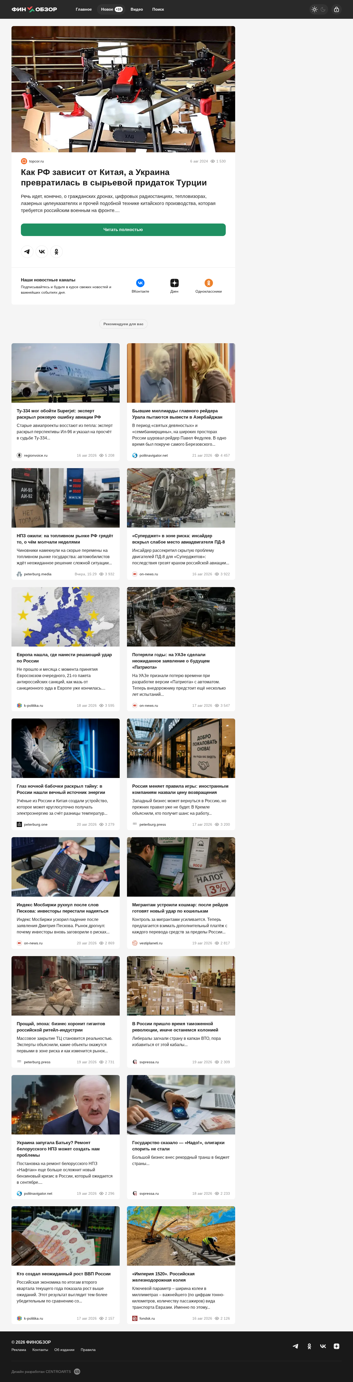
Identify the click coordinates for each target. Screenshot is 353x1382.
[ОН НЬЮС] (135, 574)
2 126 (225, 1318)
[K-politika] (19, 705)
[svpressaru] (135, 1062)
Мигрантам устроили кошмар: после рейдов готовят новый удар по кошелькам (180, 908)
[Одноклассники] (309, 1346)
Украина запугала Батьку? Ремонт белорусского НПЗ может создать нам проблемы (58, 1148)
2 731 (109, 1062)
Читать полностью (123, 229)
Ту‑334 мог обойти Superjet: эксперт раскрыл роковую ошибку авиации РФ (59, 413)
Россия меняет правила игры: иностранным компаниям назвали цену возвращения (180, 789)
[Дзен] (336, 1346)
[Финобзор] (34, 9)
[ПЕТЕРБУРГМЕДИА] (19, 574)
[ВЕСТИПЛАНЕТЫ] (135, 943)
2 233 (225, 1193)
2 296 (109, 1193)
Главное (84, 9)
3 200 (225, 824)
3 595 (109, 705)
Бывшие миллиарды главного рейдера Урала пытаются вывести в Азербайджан (177, 413)
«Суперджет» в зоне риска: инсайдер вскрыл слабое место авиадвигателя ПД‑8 (178, 539)
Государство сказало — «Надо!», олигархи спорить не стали (178, 1145)
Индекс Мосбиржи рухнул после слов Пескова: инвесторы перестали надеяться (62, 908)
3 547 (225, 705)
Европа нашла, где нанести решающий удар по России (64, 657)
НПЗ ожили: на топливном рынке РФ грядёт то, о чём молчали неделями (65, 539)
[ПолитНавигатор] (135, 455)
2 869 (109, 943)
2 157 (109, 1318)
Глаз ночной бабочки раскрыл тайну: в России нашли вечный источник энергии (61, 789)
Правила (88, 1350)
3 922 (225, 574)
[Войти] (336, 9)
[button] (27, 251)
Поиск (158, 9)
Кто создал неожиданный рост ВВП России (64, 1273)
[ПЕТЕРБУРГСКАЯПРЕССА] (135, 824)
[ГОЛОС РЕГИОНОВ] (19, 455)
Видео (137, 9)
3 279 (109, 824)
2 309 (225, 1062)
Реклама (18, 1350)
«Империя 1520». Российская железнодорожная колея (163, 1277)
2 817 (225, 943)
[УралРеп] (24, 161)
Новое (111, 9)
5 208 (109, 455)
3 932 (109, 574)
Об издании (64, 1350)
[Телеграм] (296, 1346)
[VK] (323, 1346)
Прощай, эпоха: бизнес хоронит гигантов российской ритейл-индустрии (61, 1027)
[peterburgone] (19, 824)
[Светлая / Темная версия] (318, 9)
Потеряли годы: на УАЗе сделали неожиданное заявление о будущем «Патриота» (171, 661)
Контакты (40, 1350)
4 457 (225, 455)
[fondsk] (135, 1318)
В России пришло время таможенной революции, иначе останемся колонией (175, 1027)
